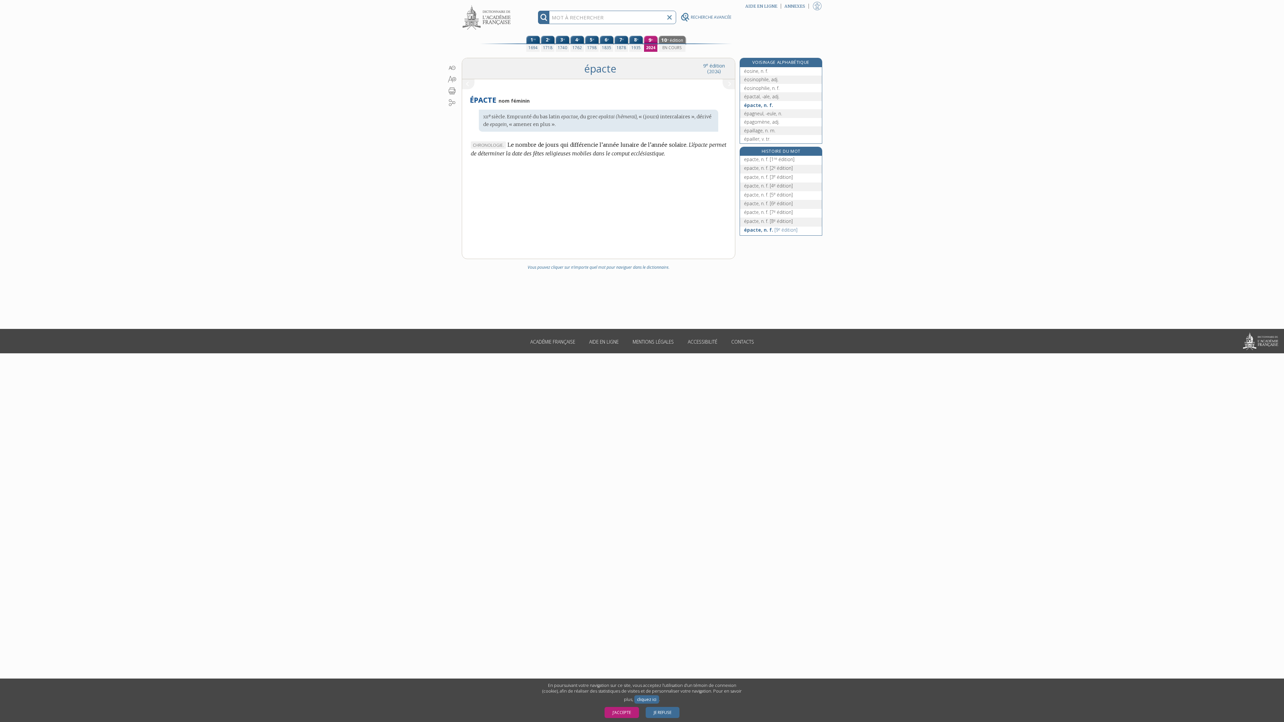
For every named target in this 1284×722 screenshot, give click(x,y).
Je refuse (662, 712)
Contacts (742, 342)
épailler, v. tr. (757, 139)
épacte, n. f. (758, 105)
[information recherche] (544, 17)
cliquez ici (646, 699)
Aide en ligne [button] (761, 6)
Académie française (552, 342)
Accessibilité (702, 342)
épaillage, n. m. (759, 130)
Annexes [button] (794, 6)
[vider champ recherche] (669, 17)
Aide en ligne (604, 342)
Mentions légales (653, 342)
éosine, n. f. (756, 71)
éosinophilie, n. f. (761, 88)
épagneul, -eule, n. (763, 113)
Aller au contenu (487, 5)
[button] (452, 68)
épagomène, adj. (761, 122)
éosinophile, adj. (761, 79)
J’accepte (622, 712)
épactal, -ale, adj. (761, 96)
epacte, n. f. (769, 159)
